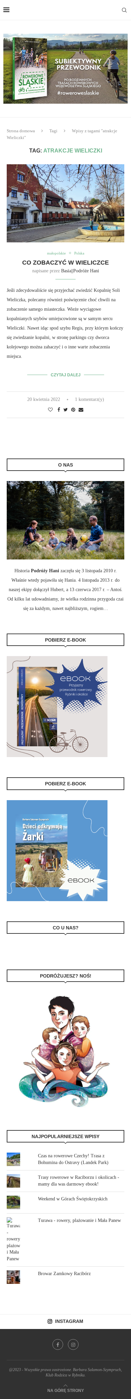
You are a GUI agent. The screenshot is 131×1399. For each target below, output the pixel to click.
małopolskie (56, 253)
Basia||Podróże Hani (80, 270)
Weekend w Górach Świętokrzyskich (72, 1198)
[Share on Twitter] (65, 410)
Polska (79, 253)
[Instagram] (73, 1344)
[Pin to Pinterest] (73, 410)
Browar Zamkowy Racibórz (64, 1273)
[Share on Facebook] (58, 410)
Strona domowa (21, 130)
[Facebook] (57, 1344)
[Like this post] (50, 410)
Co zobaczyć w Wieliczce (65, 262)
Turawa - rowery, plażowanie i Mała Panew (79, 1220)
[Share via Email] (81, 410)
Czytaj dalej (66, 375)
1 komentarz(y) (89, 399)
